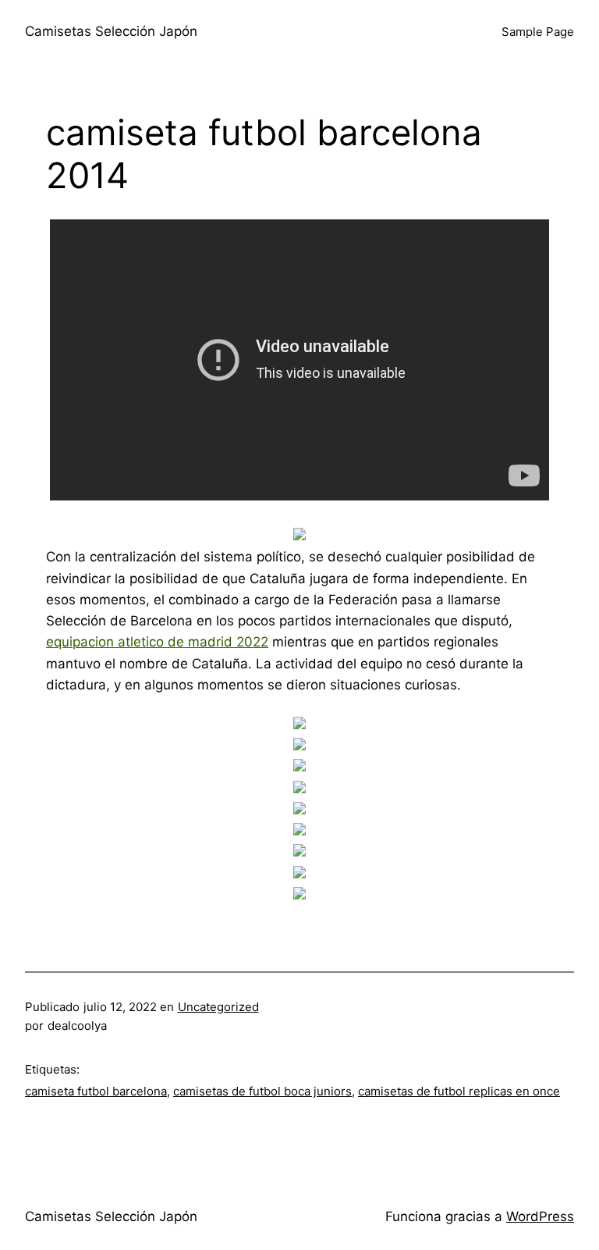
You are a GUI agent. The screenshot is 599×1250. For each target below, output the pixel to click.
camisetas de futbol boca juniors (262, 1091)
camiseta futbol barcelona (96, 1091)
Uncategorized (218, 1006)
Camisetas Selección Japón (111, 31)
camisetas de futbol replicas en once (459, 1091)
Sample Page (538, 31)
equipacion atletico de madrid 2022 (157, 642)
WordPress (540, 1216)
